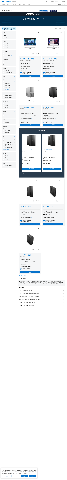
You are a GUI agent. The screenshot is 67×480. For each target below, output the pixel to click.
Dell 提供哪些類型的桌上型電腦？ (25, 290)
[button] (46, 1)
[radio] (28, 100)
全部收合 (25, 275)
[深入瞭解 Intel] (53, 10)
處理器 (4, 76)
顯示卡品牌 (5, 126)
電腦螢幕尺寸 (5, 59)
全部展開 (20, 275)
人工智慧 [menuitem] (3, 4)
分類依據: (56, 28)
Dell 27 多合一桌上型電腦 (27, 59)
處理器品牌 (5, 68)
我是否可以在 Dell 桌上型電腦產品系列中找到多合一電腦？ (30, 299)
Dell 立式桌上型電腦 (48, 107)
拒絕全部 (24, 476)
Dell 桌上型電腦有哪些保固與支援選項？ (26, 305)
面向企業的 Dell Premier (61, 4)
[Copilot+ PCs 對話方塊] (11, 55)
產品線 (4, 32)
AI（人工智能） (5, 51)
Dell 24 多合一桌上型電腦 (50, 59)
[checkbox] (5, 37)
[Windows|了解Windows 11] (43, 11)
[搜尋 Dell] (42, 1)
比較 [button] (38, 32)
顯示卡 (4, 136)
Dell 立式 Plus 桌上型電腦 (27, 107)
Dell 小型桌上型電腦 (47, 150)
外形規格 (4, 41)
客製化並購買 (31, 168)
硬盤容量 (4, 111)
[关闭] (36, 469)
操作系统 (4, 93)
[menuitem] (8, 4)
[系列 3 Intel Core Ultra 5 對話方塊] (14, 81)
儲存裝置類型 (5, 119)
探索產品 (30, 76)
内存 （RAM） (5, 101)
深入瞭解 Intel (59, 11)
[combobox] (27, 1)
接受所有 (32, 476)
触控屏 (4, 163)
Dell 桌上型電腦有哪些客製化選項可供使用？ (27, 302)
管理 (7, 476)
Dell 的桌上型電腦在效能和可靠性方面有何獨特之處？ (29, 293)
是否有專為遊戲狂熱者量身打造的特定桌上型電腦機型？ (29, 296)
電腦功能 (4, 153)
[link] (52, 1)
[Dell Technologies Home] (6, 1)
